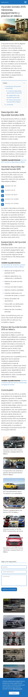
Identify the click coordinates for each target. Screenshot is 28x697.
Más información (17, 689)
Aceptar (14, 693)
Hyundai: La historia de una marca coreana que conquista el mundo (14, 383)
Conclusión (9, 105)
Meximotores (4, 2)
